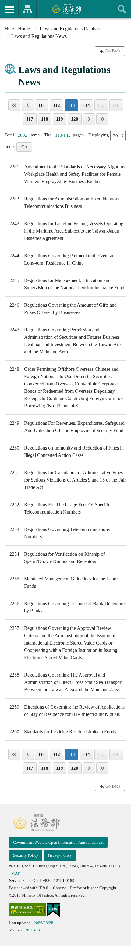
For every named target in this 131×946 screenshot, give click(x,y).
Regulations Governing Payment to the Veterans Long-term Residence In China (62, 259)
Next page (89, 119)
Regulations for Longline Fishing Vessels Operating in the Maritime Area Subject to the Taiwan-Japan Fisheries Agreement (66, 231)
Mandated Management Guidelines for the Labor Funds (63, 582)
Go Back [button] (112, 51)
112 (56, 105)
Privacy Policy (60, 855)
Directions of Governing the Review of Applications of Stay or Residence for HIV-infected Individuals (67, 710)
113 (71, 105)
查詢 (122, 9)
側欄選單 (9, 9)
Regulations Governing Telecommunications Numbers (59, 533)
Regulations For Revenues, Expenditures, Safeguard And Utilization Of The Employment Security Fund (67, 427)
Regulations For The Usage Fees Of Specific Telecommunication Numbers (59, 508)
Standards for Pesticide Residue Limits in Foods (62, 731)
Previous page (28, 105)
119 (59, 119)
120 (74, 119)
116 (116, 105)
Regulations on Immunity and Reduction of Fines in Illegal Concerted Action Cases (66, 451)
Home (24, 28)
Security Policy (25, 855)
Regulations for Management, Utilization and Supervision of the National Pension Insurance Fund (66, 284)
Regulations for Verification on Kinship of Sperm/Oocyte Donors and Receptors (57, 557)
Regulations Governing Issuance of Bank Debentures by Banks (67, 607)
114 (86, 105)
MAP (15, 873)
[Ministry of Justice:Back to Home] (65, 9)
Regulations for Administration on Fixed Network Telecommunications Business (64, 202)
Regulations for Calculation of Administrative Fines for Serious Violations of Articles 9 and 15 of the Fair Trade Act (67, 480)
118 (44, 119)
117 (29, 119)
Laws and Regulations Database (70, 28)
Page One (14, 105)
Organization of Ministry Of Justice (27, 9)
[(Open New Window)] (27, 911)
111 (41, 105)
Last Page (102, 119)
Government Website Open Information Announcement (58, 842)
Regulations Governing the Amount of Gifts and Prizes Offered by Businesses (63, 308)
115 (101, 105)
